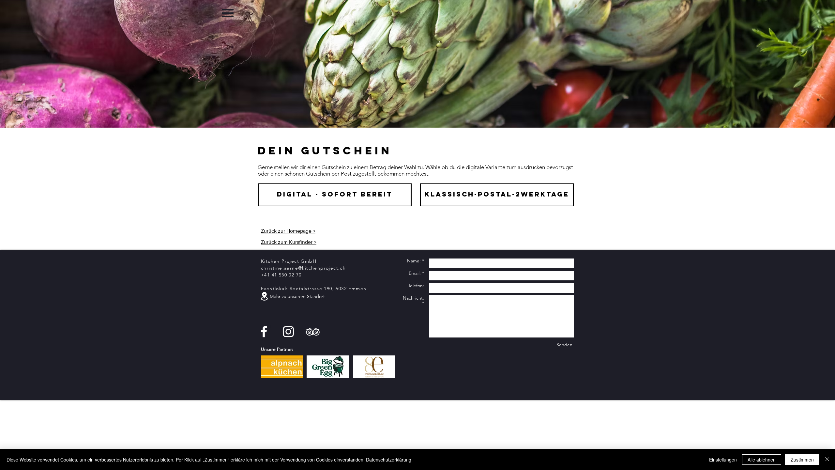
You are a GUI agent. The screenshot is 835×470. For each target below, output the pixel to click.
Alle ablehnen (762, 459)
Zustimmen (802, 459)
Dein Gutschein (325, 150)
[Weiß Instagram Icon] (288, 331)
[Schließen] (827, 459)
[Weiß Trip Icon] (312, 331)
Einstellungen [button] (723, 459)
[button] (228, 13)
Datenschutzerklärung (388, 459)
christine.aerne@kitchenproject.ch (303, 268)
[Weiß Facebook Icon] (263, 331)
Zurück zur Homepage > (288, 231)
